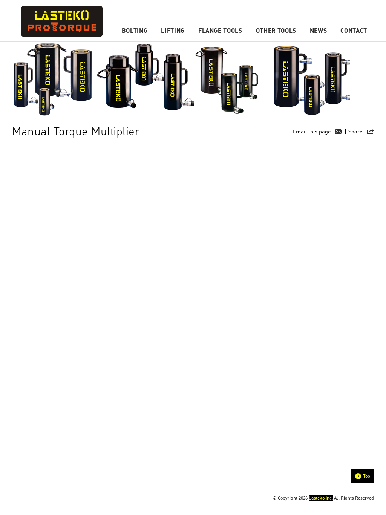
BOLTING (135, 30)
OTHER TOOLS (276, 30)
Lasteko (61, 21)
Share (355, 131)
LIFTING (173, 30)
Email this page (312, 131)
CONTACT (353, 30)
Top (366, 476)
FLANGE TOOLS (220, 30)
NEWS (318, 30)
